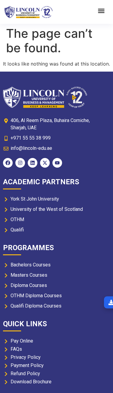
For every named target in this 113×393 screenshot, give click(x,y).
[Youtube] (57, 163)
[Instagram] (20, 163)
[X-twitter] (45, 163)
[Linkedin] (32, 163)
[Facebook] (8, 163)
